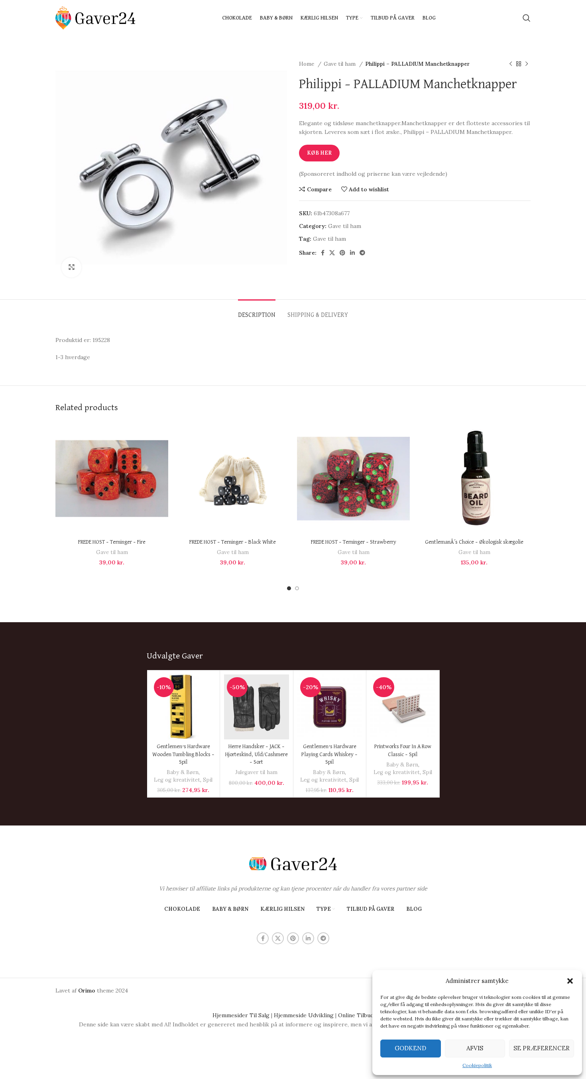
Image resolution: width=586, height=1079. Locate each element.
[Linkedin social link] (352, 253)
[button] (570, 981)
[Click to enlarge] (71, 267)
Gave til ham (340, 64)
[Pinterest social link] (342, 253)
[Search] (527, 18)
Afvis (474, 1048)
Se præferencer (541, 1048)
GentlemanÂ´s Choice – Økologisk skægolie (474, 542)
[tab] (256, 311)
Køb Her (319, 152)
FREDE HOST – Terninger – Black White (232, 542)
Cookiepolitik (477, 1065)
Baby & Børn (183, 772)
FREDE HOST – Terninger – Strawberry (353, 542)
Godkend (410, 1048)
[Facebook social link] (323, 253)
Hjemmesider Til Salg (240, 1015)
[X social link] (332, 253)
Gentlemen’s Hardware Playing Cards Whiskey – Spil (329, 754)
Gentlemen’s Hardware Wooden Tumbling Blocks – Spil (183, 754)
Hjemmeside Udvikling (304, 1015)
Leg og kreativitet (177, 779)
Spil (207, 779)
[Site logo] (95, 17)
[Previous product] (511, 64)
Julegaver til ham (256, 772)
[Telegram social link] (362, 253)
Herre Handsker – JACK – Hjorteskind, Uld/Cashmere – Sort (256, 754)
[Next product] (527, 64)
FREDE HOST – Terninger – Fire (112, 542)
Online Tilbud (356, 1015)
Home (307, 64)
